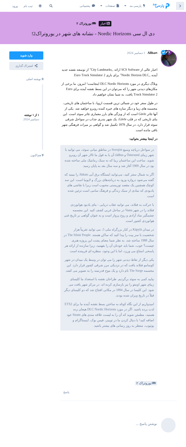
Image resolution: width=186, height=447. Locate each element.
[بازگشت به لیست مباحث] (180, 6)
